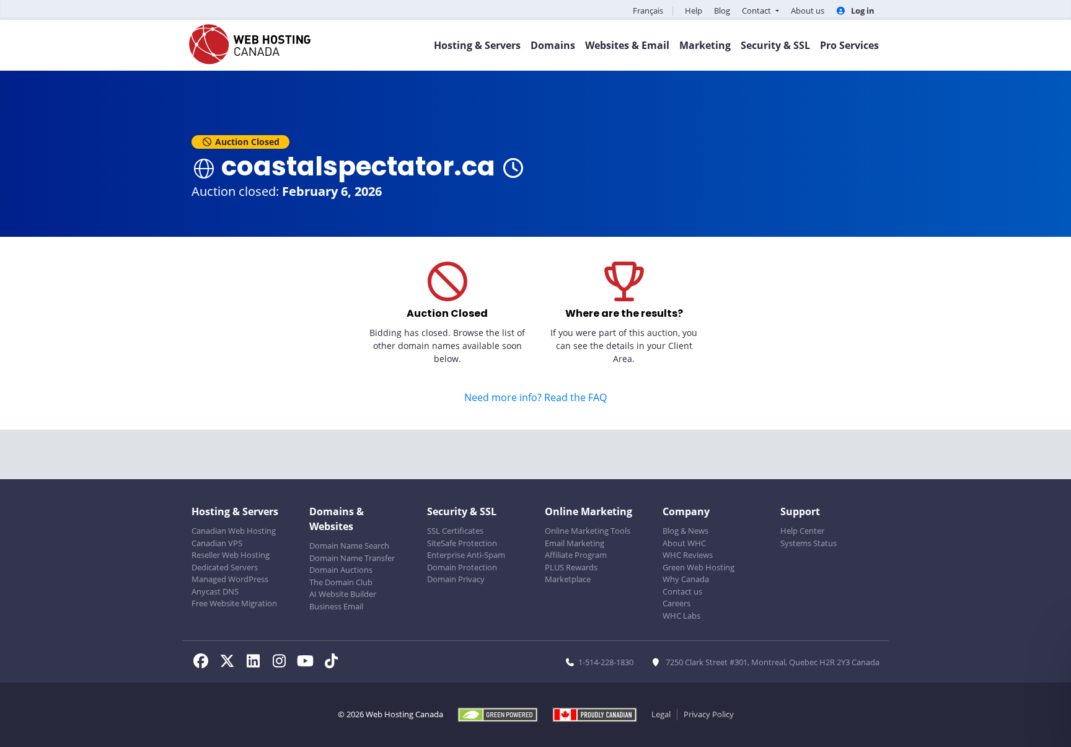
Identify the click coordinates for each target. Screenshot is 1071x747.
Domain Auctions (340, 569)
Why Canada (686, 579)
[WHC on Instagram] (283, 663)
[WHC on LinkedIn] (257, 663)
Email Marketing (574, 543)
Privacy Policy (709, 714)
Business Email (336, 606)
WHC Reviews (688, 554)
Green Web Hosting (698, 567)
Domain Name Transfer (352, 558)
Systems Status (808, 543)
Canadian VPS (217, 543)
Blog (722, 10)
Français (648, 10)
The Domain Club (340, 582)
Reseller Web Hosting (231, 554)
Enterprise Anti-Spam (466, 554)
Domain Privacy (456, 579)
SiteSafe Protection (462, 543)
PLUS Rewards (571, 567)
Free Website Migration (234, 603)
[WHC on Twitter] (231, 663)
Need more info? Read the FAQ (535, 397)
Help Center (802, 530)
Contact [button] (757, 10)
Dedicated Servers (225, 567)
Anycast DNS (215, 591)
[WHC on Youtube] (309, 663)
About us (807, 10)
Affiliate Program (576, 554)
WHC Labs (681, 615)
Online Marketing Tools (587, 530)
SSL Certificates (455, 530)
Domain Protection (462, 567)
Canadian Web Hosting (234, 530)
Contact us (682, 591)
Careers (676, 603)
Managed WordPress (230, 579)
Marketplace (568, 579)
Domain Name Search (349, 545)
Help (693, 10)
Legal (661, 714)
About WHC (684, 543)
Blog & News (685, 530)
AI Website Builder (342, 593)
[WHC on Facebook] (205, 663)
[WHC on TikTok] (333, 663)
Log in (862, 10)
